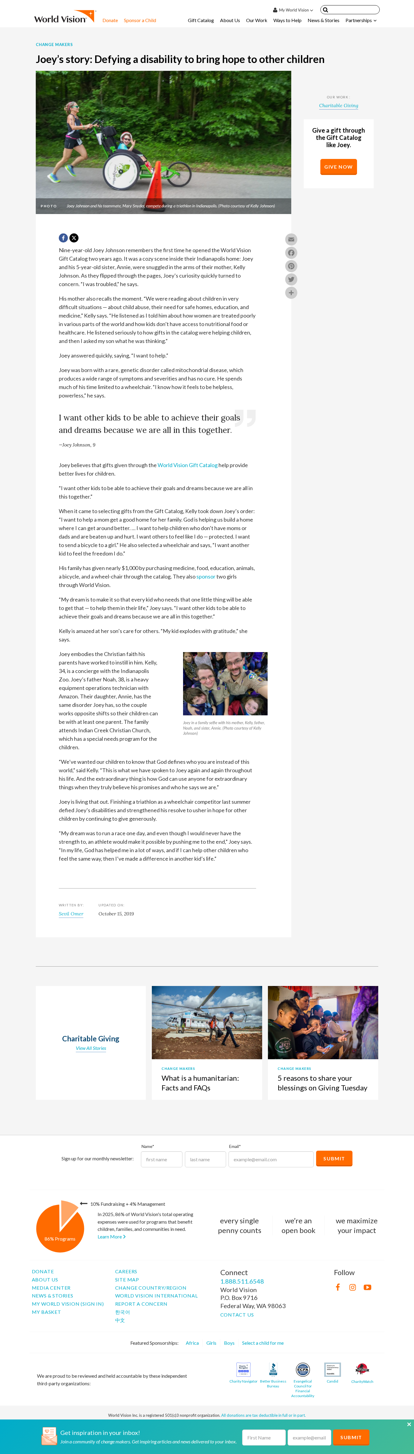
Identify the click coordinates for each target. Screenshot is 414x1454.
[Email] (291, 240)
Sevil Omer (71, 914)
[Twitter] (291, 280)
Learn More (110, 1236)
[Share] (291, 293)
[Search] (325, 11)
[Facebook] (291, 253)
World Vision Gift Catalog (188, 465)
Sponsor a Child (140, 20)
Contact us (237, 1314)
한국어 (122, 1312)
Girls (211, 1343)
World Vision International (156, 1295)
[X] (73, 237)
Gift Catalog (201, 20)
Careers (126, 1271)
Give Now (338, 167)
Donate (110, 20)
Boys (229, 1343)
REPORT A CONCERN (141, 1304)
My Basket (46, 1312)
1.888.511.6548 (242, 1281)
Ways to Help (287, 20)
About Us (230, 20)
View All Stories (91, 1048)
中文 (120, 1320)
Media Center (51, 1288)
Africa (192, 1343)
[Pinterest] (291, 266)
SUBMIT (351, 1437)
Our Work (256, 20)
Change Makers (54, 44)
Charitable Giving (338, 105)
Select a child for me (263, 1343)
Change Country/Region (151, 1288)
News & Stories (323, 20)
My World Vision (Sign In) (68, 1304)
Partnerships (359, 20)
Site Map (127, 1279)
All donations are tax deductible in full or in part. (263, 1415)
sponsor (205, 576)
